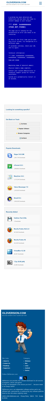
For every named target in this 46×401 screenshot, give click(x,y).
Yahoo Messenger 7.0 (21, 187)
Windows (27, 361)
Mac (26, 363)
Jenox (5, 398)
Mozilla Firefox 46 (20, 240)
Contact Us (6, 363)
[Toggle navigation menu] (40, 3)
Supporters (6, 368)
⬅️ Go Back (23, 138)
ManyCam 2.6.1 (19, 176)
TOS (36, 396)
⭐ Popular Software (23, 128)
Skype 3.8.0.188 (19, 154)
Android (27, 368)
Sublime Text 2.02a (20, 218)
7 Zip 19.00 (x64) (19, 261)
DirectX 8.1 (17, 198)
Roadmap (6, 365)
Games (27, 370)
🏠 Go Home (23, 124)
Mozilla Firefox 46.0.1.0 (21, 229)
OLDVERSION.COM (16, 2)
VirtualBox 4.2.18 (19, 251)
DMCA (32, 396)
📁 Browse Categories (23, 133)
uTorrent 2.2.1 (18, 165)
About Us (6, 361)
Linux (26, 365)
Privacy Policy (25, 396)
